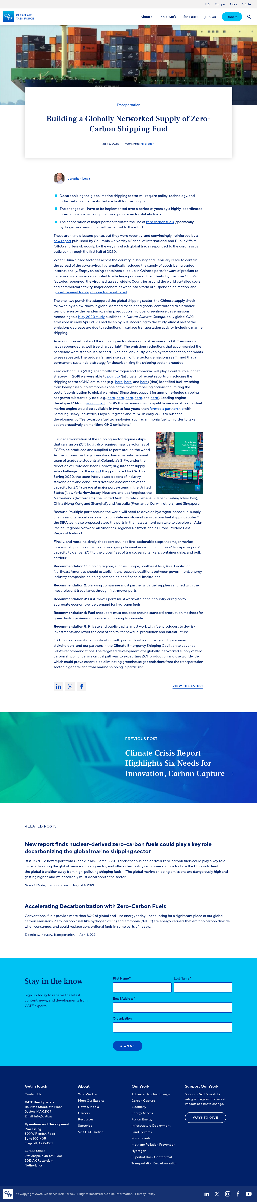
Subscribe (85, 1125)
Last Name (182, 978)
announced (95, 403)
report (96, 471)
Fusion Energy (142, 1119)
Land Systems (142, 1132)
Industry (46, 935)
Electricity (32, 935)
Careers (84, 1113)
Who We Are (87, 1094)
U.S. (207, 4)
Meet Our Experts (91, 1100)
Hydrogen (147, 144)
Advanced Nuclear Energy (151, 1094)
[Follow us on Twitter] (217, 1194)
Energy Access (142, 1113)
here (119, 381)
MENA (246, 4)
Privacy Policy (145, 1194)
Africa (233, 4)
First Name (122, 978)
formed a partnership (167, 408)
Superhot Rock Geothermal (152, 1157)
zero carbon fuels (160, 221)
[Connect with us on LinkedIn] (207, 1194)
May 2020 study (91, 316)
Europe (220, 4)
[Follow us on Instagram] (228, 1194)
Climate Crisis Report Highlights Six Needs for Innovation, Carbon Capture (175, 763)
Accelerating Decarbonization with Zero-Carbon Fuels (95, 906)
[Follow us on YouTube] (249, 1194)
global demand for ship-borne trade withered (90, 292)
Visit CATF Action (90, 1132)
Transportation (128, 104)
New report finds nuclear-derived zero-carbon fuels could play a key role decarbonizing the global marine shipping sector (118, 848)
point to (113, 376)
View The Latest (188, 686)
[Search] (249, 17)
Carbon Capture (143, 1100)
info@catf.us (43, 1116)
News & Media (35, 885)
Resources (85, 1119)
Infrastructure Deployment (151, 1125)
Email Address (124, 998)
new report (62, 240)
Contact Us (33, 1094)
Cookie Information (118, 1194)
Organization (122, 1018)
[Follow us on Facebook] (238, 1194)
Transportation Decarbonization (154, 1163)
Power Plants (141, 1138)
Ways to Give (205, 1118)
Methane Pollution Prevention (153, 1144)
